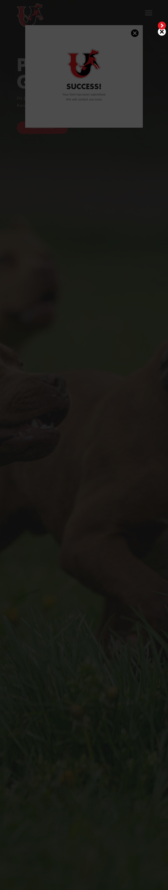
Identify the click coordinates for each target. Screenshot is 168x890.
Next (162, 25)
